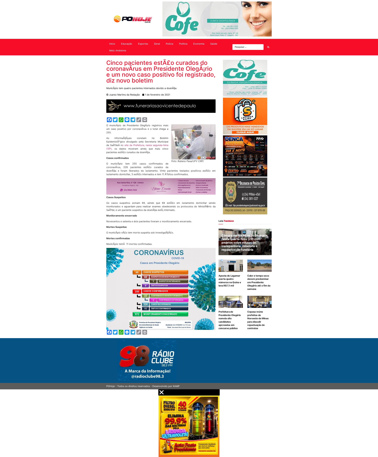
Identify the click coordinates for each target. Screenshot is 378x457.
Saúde (213, 43)
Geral (157, 43)
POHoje (110, 386)
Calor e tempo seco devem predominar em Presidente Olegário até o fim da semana (258, 282)
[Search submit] (268, 47)
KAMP (176, 386)
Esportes (143, 43)
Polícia (169, 43)
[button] (189, 392)
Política (183, 43)
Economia (198, 43)
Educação (126, 43)
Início (112, 43)
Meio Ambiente (117, 50)
